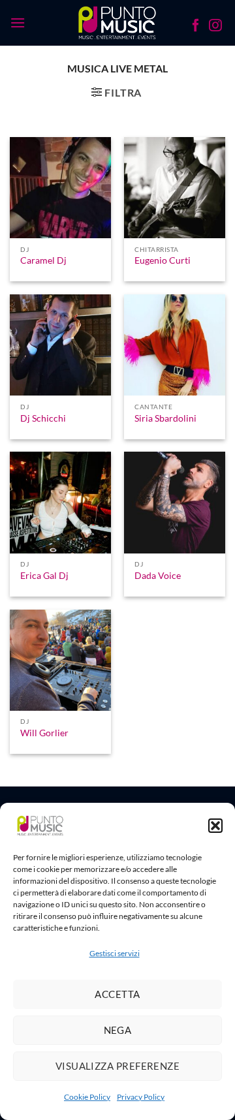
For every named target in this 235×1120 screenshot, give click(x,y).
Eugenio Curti (162, 260)
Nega (118, 1030)
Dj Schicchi (43, 418)
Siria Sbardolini (165, 418)
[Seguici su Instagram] (215, 27)
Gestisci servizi (114, 953)
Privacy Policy (140, 1097)
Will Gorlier (44, 733)
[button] (215, 825)
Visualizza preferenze (117, 1066)
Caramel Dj (43, 260)
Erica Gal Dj (44, 575)
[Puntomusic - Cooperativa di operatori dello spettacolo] (118, 22)
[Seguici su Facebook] (195, 27)
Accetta (117, 994)
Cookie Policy (87, 1097)
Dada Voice (157, 575)
